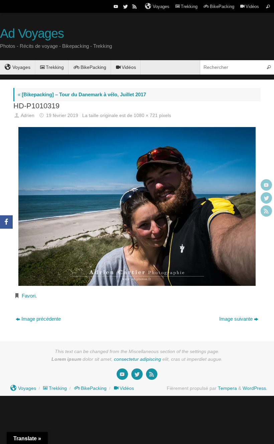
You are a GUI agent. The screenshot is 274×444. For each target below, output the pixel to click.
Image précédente (41, 319)
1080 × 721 (146, 115)
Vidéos (252, 6)
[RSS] (134, 6)
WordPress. (255, 388)
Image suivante (236, 319)
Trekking (189, 6)
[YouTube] (115, 6)
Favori (28, 296)
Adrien (27, 115)
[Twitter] (124, 6)
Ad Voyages (32, 33)
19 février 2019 (62, 115)
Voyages (161, 6)
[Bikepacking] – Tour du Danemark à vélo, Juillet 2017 (82, 94)
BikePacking (222, 6)
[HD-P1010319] (137, 206)
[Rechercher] (268, 6)
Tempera (227, 388)
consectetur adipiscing (137, 359)
